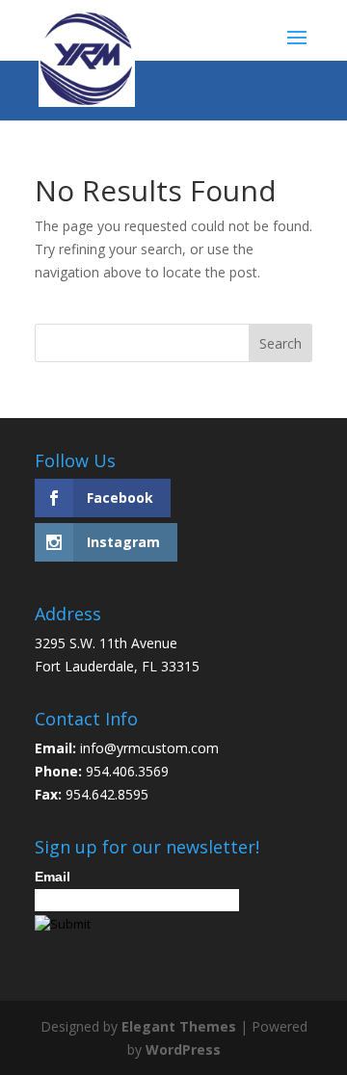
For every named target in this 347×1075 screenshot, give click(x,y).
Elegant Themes (178, 1026)
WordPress (183, 1049)
